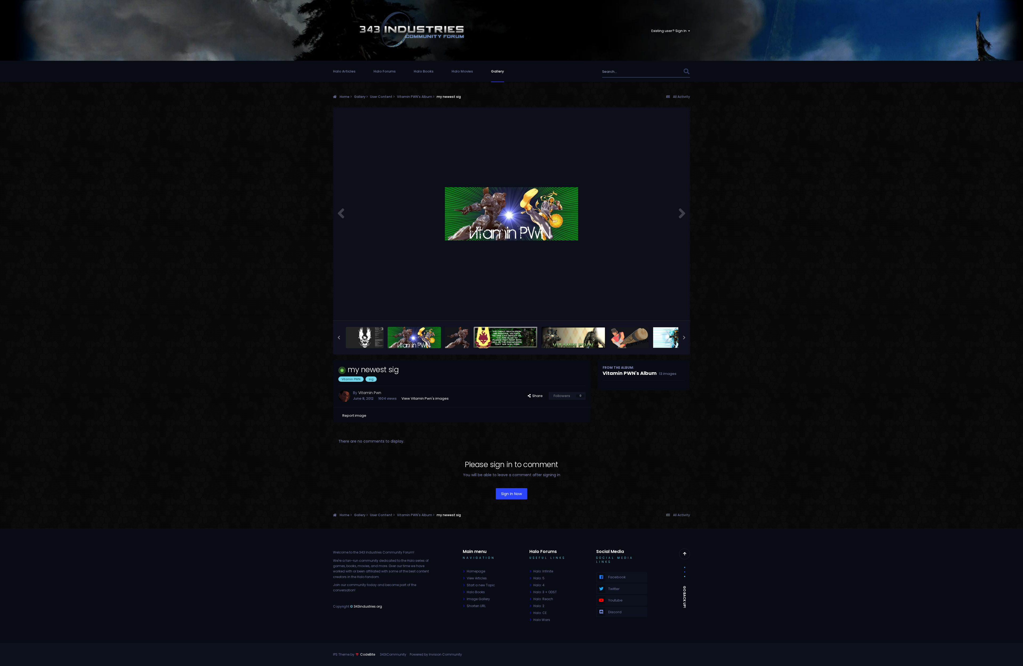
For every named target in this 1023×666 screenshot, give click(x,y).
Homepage (476, 571)
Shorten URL (476, 606)
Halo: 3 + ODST (545, 592)
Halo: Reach (543, 599)
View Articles (477, 578)
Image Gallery (478, 599)
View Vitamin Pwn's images (425, 398)
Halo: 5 (539, 578)
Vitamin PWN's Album (630, 373)
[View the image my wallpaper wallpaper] (365, 337)
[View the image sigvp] (629, 337)
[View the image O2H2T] (574, 337)
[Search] (686, 72)
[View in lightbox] (511, 213)
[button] (339, 337)
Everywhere (667, 71)
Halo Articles (344, 71)
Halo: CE (540, 613)
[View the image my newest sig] (414, 337)
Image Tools (667, 310)
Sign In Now (511, 493)
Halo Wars (541, 619)
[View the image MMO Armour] (671, 337)
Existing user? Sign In (669, 30)
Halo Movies (462, 71)
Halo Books (423, 71)
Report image (354, 415)
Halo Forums (385, 71)
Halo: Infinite (543, 571)
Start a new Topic (481, 585)
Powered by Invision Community (436, 654)
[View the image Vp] (506, 337)
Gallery (497, 71)
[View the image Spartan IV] (457, 337)
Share (537, 395)
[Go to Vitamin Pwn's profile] (344, 396)
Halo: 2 (538, 606)
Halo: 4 (539, 585)
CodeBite (367, 654)
